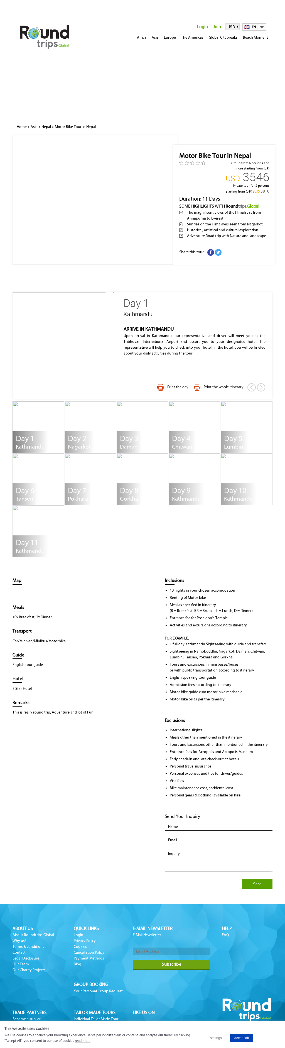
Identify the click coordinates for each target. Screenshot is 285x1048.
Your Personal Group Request (98, 991)
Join (217, 26)
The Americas (192, 37)
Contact (19, 952)
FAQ (225, 935)
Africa (141, 37)
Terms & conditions (28, 946)
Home (22, 126)
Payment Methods (89, 958)
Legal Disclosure (26, 958)
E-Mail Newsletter (147, 935)
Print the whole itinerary (224, 387)
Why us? (19, 940)
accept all (241, 1038)
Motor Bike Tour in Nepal (75, 126)
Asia (155, 37)
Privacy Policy (85, 940)
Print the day (177, 387)
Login (202, 26)
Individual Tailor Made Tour (96, 1019)
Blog (77, 964)
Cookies (80, 946)
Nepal (46, 126)
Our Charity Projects (29, 970)
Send (257, 884)
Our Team (21, 964)
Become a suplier (27, 1019)
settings (216, 1038)
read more (82, 1041)
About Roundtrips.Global (33, 935)
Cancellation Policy (89, 952)
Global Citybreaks (223, 37)
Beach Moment (255, 37)
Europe (170, 37)
